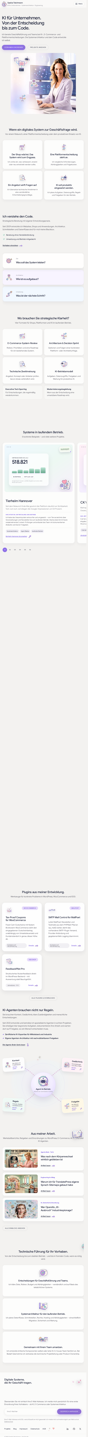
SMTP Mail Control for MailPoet (64, 917)
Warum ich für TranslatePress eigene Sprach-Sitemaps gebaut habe (60, 1183)
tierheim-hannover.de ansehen (16, 536)
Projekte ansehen (38, 47)
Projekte (7, 1429)
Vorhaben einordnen (13, 47)
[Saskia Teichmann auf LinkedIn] (68, 1429)
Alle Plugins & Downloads (43, 998)
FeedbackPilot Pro (15, 968)
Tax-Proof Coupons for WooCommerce (16, 918)
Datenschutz (8, 1422)
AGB (44, 1429)
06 (30, 549)
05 (25, 549)
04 (20, 549)
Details (31, 946)
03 (15, 549)
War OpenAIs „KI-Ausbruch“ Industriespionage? (57, 1209)
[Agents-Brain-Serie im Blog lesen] (21, 64)
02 (10, 549)
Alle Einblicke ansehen (15, 1228)
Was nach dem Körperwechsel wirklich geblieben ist (57, 1158)
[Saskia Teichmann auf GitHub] (74, 1429)
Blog (15, 1429)
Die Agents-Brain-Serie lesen (14, 1045)
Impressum (24, 1429)
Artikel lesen (46, 1166)
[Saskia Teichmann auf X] (80, 1429)
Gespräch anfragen (69, 1411)
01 (5, 549)
